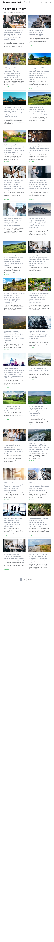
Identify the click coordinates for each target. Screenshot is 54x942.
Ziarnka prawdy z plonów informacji (16, 2)
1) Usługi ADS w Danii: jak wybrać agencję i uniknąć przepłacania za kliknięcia (12, 408)
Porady (40, 2)
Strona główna (47, 2)
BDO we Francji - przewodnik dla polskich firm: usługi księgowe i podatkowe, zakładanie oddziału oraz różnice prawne (13, 522)
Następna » (30, 579)
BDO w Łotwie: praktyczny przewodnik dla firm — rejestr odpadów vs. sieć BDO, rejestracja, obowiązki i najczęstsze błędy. (13, 486)
